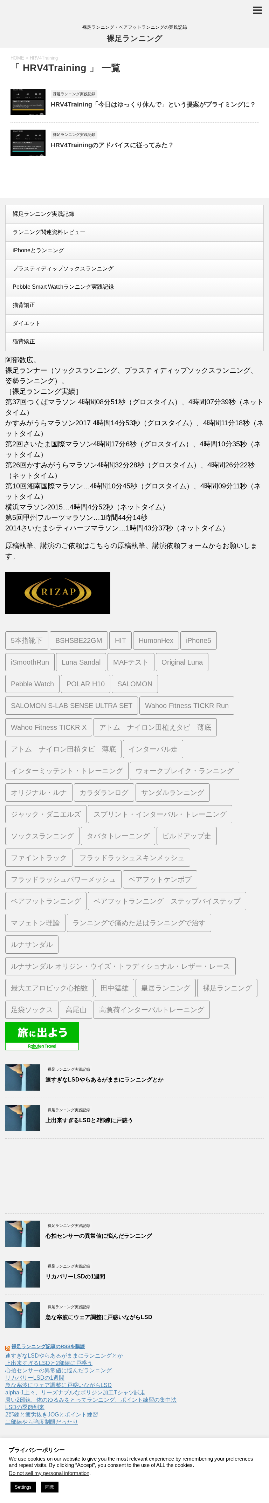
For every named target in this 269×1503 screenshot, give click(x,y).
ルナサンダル (32, 944)
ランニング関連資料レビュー (49, 232)
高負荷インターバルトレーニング (151, 1010)
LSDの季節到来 (24, 1407)
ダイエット (27, 323)
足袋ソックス (32, 1010)
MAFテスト (131, 662)
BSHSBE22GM (78, 640)
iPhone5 (198, 640)
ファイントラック (39, 858)
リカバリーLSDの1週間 (75, 1276)
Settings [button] (23, 1487)
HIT (120, 640)
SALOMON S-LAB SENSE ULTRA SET (71, 705)
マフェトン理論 (35, 923)
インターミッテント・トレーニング (67, 771)
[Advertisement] (134, 1178)
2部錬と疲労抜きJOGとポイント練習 (51, 1415)
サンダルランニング (172, 792)
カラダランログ (104, 792)
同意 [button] (49, 1487)
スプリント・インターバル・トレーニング (160, 814)
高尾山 (76, 1010)
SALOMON (134, 684)
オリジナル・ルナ (39, 792)
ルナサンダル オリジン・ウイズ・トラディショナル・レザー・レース (120, 966)
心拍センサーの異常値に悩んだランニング (99, 1236)
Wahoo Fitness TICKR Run (187, 705)
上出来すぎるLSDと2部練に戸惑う (89, 1120)
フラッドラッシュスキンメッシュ (132, 858)
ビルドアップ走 (186, 836)
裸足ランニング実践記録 (43, 214)
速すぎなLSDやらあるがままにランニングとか (105, 1080)
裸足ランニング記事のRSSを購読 (48, 1346)
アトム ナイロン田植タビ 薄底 (63, 749)
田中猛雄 (115, 988)
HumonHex (156, 640)
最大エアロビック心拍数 (49, 988)
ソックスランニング (42, 836)
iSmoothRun (30, 662)
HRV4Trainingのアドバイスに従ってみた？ (112, 145)
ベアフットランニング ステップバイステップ (167, 901)
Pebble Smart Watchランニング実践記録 (63, 287)
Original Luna (182, 662)
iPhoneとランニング (38, 250)
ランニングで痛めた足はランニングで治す (139, 923)
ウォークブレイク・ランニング (185, 771)
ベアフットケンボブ (160, 879)
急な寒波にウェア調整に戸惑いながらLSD (99, 1317)
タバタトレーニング (118, 836)
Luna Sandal (81, 662)
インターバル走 (153, 749)
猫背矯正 (24, 305)
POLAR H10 (86, 684)
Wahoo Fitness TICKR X (49, 727)
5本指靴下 (27, 640)
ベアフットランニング (46, 901)
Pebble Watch (32, 684)
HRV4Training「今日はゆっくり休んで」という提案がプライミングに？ (153, 104)
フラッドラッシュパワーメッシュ (63, 879)
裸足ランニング (135, 38)
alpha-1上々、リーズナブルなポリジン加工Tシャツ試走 (75, 1392)
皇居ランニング (165, 988)
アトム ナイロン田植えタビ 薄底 (155, 727)
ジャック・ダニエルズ (46, 814)
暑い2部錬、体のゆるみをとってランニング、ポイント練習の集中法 (91, 1400)
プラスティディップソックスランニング (63, 269)
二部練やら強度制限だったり (41, 1422)
